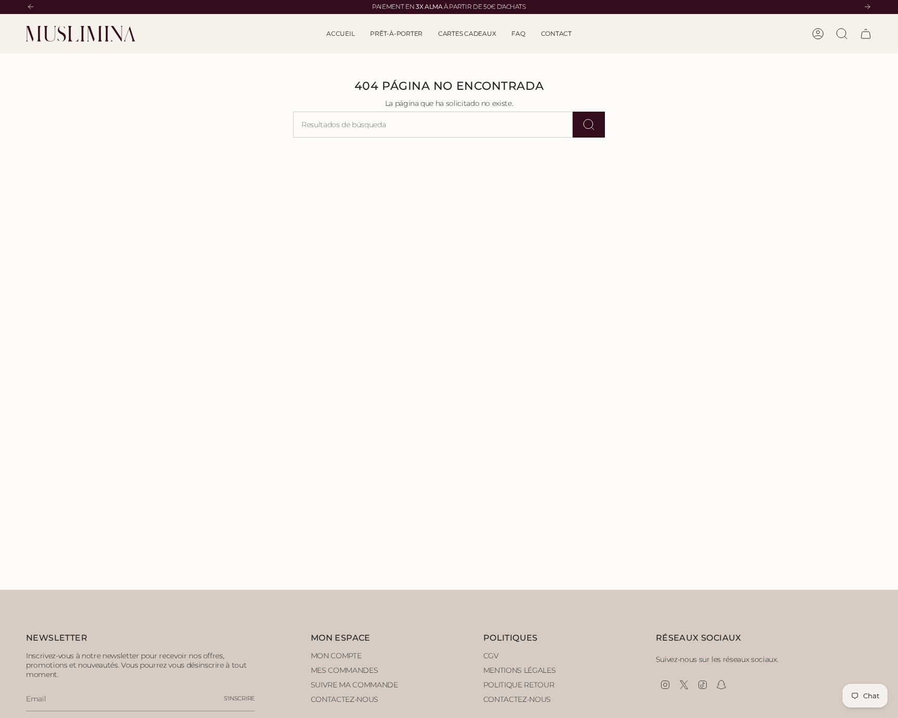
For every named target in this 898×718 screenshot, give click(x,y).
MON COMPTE (336, 655)
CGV (491, 655)
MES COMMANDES (344, 670)
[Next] (867, 6)
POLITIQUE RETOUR (518, 684)
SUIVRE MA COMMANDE (354, 684)
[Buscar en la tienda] (589, 125)
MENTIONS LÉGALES (519, 670)
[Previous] (30, 6)
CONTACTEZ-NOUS (344, 699)
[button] (396, 34)
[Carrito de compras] (866, 34)
